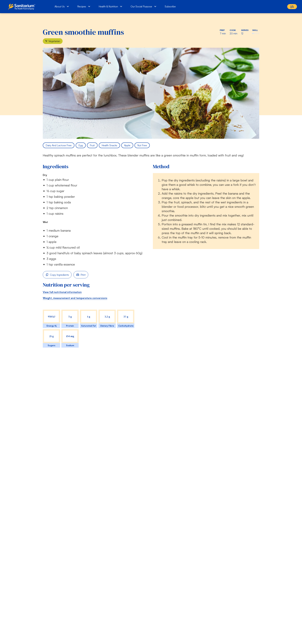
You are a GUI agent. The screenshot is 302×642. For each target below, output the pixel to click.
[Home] (22, 6)
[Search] (292, 6)
